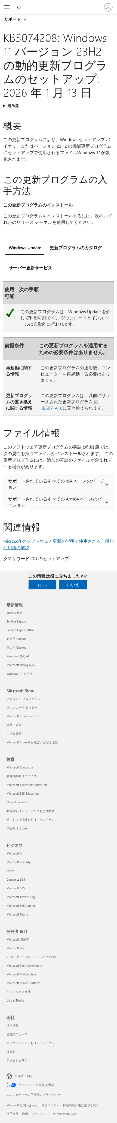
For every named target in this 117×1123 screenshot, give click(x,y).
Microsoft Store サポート (23, 716)
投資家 (11, 1051)
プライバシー (50, 1105)
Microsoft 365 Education (23, 793)
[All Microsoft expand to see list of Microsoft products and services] (6, 7)
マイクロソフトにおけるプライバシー (32, 1043)
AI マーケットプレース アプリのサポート (34, 957)
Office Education (17, 802)
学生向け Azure (17, 828)
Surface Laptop (16, 621)
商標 (25, 1114)
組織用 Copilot (16, 639)
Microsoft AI (15, 853)
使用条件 (13, 1114)
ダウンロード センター (22, 707)
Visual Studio (15, 1000)
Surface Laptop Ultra (20, 630)
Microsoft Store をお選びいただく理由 (32, 742)
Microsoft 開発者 (18, 939)
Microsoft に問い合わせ (22, 1105)
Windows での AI (18, 656)
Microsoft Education (20, 767)
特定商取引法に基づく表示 (81, 1105)
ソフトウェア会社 (18, 992)
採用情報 (13, 1025)
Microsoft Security (18, 862)
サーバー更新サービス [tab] (30, 267)
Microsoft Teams (18, 914)
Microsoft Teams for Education (27, 785)
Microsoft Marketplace (21, 974)
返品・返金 (14, 725)
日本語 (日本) (23, 1076)
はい (42, 584)
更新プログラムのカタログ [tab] (76, 247)
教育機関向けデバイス (21, 776)
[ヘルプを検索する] (19, 7)
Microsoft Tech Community (24, 965)
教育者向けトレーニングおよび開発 (30, 811)
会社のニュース (17, 1034)
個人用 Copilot (16, 647)
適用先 (13, 105)
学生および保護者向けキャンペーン (30, 819)
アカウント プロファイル (23, 699)
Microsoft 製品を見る (21, 665)
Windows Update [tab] (25, 247)
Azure (10, 871)
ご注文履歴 (14, 733)
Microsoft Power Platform (23, 983)
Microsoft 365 (16, 888)
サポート (13, 19)
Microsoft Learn (17, 948)
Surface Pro (14, 613)
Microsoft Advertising (21, 897)
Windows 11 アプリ (19, 674)
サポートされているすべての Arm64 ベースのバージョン (55, 502)
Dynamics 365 (16, 879)
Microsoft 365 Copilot (21, 906)
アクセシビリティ (18, 1060)
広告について (41, 1114)
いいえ (73, 584)
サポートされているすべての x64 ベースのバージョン (56, 484)
